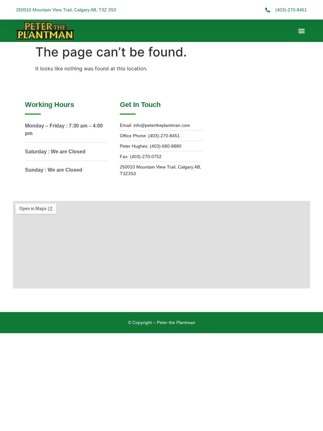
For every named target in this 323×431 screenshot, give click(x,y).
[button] (302, 31)
